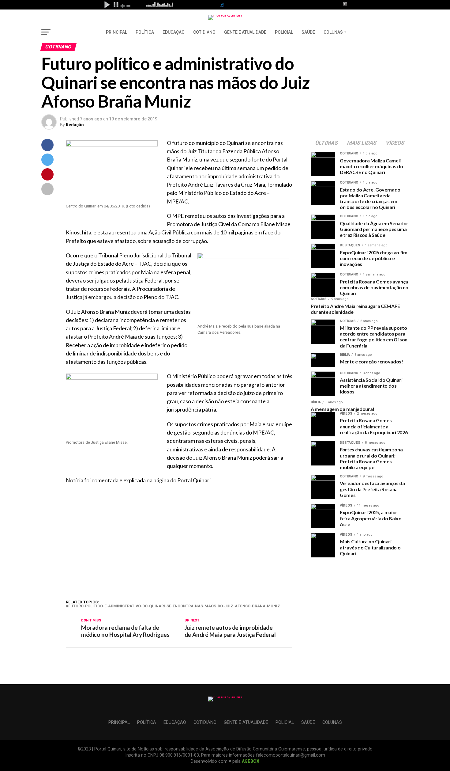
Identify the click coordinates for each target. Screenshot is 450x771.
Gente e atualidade (245, 32)
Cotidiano (204, 32)
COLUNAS (333, 32)
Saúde (308, 32)
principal (116, 32)
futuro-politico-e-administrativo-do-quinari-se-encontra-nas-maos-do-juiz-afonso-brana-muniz (174, 606)
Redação (75, 124)
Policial (284, 32)
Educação (174, 32)
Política (145, 32)
